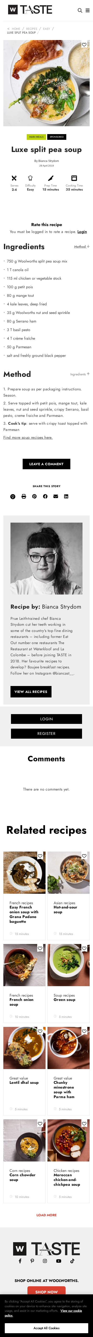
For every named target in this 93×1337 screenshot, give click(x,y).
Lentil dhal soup (24, 1082)
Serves (14, 185)
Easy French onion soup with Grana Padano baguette (24, 914)
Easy (46, 29)
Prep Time (50, 185)
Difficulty (30, 185)
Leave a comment (46, 464)
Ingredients (78, 374)
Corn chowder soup (23, 1177)
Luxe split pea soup (21, 32)
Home (16, 29)
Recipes (31, 29)
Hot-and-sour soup (66, 909)
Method (80, 246)
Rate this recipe (46, 225)
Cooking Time (74, 185)
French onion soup (22, 1002)
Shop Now (46, 1292)
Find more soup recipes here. (28, 437)
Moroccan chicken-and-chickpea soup (68, 1179)
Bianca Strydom (48, 161)
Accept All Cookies (46, 1328)
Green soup (65, 999)
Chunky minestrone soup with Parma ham (65, 1090)
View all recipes (31, 691)
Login (82, 231)
